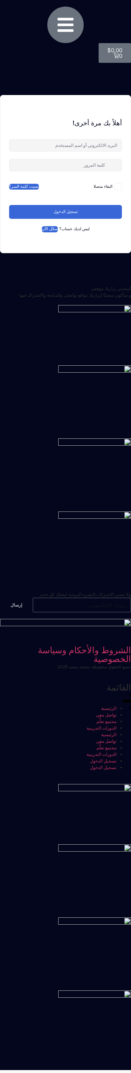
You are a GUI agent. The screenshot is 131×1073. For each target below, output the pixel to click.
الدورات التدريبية (101, 728)
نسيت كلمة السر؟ (24, 186)
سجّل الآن (50, 229)
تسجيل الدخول (65, 211)
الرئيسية (108, 708)
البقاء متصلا (103, 186)
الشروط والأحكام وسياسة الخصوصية (84, 654)
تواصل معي (106, 715)
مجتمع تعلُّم (106, 721)
